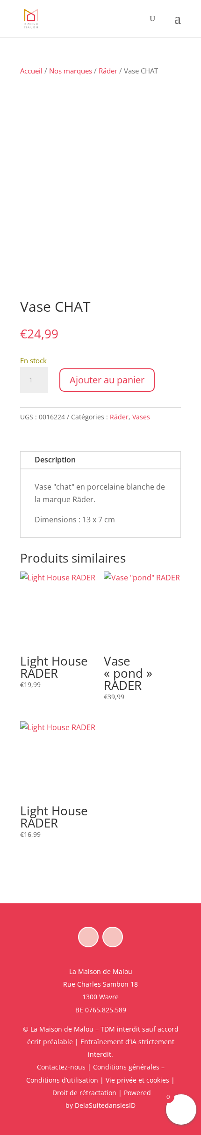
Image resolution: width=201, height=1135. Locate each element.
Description (55, 459)
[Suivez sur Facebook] (88, 937)
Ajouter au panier (107, 379)
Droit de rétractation (84, 1092)
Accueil (31, 70)
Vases (141, 416)
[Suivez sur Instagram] (112, 937)
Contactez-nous (61, 1066)
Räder (108, 70)
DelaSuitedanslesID (105, 1105)
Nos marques (70, 70)
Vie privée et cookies (137, 1080)
